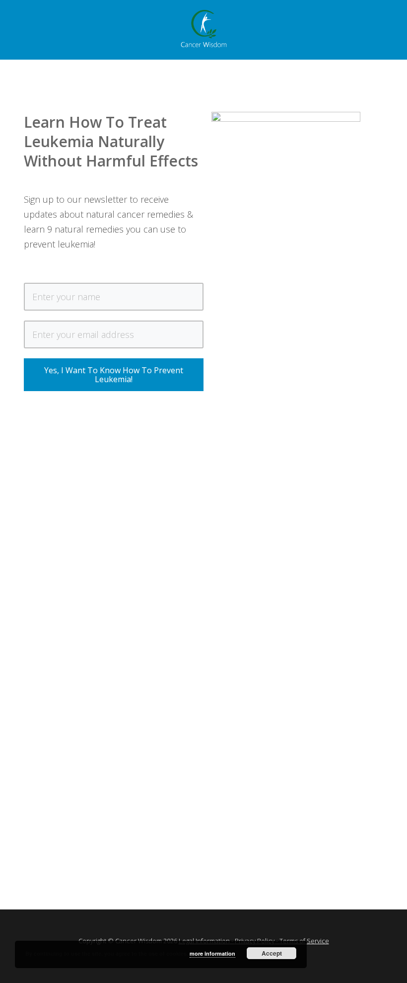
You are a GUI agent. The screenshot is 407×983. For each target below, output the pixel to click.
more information (212, 953)
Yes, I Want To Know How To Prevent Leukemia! (113, 375)
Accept (272, 953)
